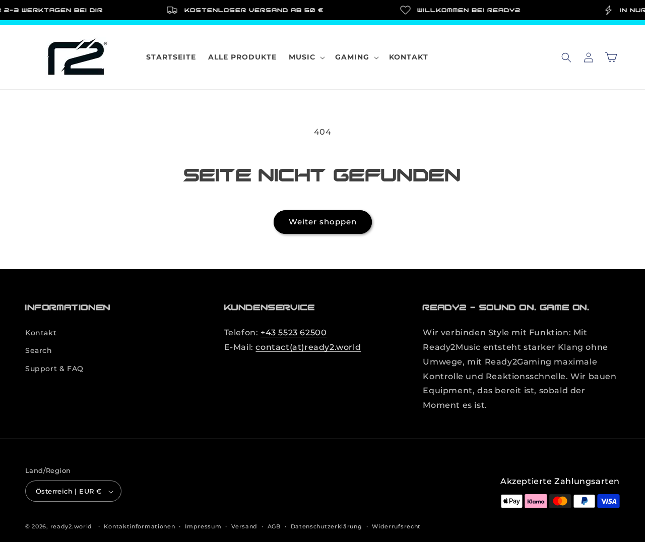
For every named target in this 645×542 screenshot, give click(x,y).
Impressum (203, 526)
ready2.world (71, 526)
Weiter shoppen (323, 221)
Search (38, 350)
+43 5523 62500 (294, 332)
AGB (274, 526)
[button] (306, 57)
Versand (244, 526)
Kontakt (40, 332)
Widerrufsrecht (396, 526)
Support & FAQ (54, 368)
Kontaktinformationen (139, 526)
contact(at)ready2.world (308, 347)
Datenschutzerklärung (326, 526)
